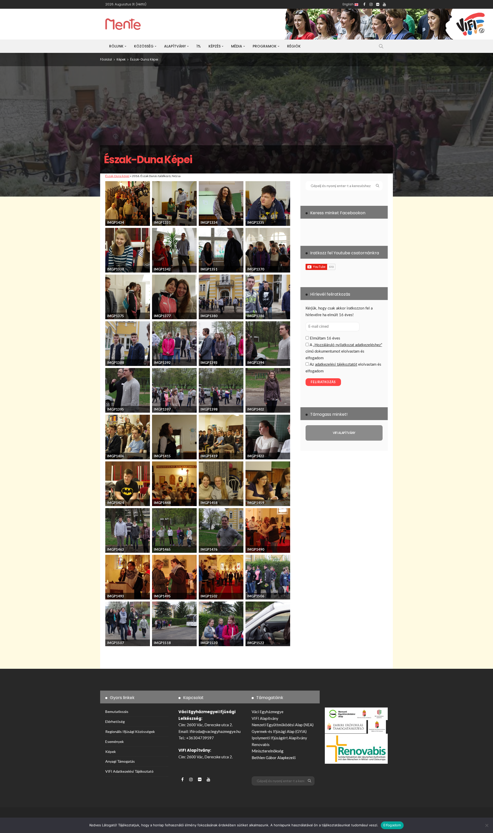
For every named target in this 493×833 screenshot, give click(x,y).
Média (236, 46)
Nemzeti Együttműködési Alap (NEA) (283, 724)
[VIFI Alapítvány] (344, 433)
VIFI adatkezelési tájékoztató (129, 771)
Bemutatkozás (116, 711)
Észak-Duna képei (117, 176)
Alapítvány (175, 46)
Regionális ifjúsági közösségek (130, 731)
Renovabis (261, 744)
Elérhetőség (115, 721)
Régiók (294, 46)
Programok (265, 46)
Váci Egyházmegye (267, 711)
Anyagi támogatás (120, 761)
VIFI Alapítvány (265, 718)
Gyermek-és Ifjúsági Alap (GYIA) (279, 731)
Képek (110, 751)
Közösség (144, 46)
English (348, 4)
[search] (381, 46)
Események (114, 741)
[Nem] (486, 825)
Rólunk (116, 46)
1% (198, 46)
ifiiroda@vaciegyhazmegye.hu (215, 731)
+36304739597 (200, 737)
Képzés (214, 46)
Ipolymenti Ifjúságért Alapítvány (279, 737)
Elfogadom (392, 825)
